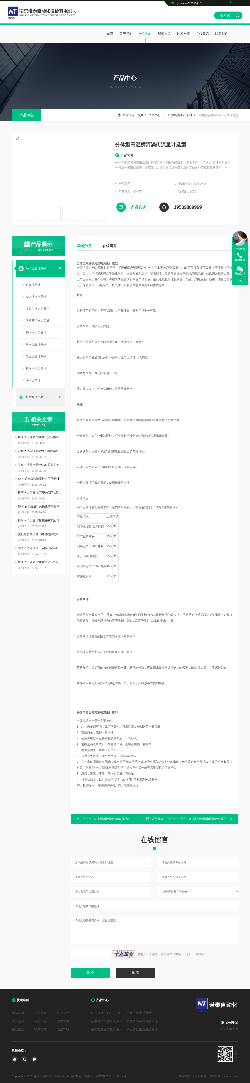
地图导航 (63, 1029)
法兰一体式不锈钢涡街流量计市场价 (203, 818)
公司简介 (40, 1013)
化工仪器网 (199, 1076)
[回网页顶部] (240, 281)
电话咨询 (239, 260)
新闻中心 (40, 1021)
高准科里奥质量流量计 (106, 1021)
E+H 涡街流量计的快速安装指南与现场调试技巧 (40, 506)
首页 (110, 34)
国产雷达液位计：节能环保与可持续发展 (40, 548)
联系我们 (221, 34)
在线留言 (202, 34)
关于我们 (126, 34)
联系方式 (40, 1029)
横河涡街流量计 (36, 368)
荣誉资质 (18, 1021)
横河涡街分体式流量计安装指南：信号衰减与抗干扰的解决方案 (40, 437)
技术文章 (183, 34)
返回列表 (157, 818)
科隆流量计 (33, 284)
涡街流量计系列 (181, 115)
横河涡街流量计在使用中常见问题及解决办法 (40, 520)
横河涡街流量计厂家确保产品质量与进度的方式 (40, 492)
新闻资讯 (164, 34)
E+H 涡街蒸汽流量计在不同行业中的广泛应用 (40, 478)
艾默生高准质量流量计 (142, 1021)
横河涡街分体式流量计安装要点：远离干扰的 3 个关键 (40, 562)
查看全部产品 (34, 397)
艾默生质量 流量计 (139, 1013)
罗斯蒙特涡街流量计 (39, 320)
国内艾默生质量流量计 (106, 1029)
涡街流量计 (33, 380)
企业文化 (63, 1013)
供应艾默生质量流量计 (142, 1029)
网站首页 (18, 1013)
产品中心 (145, 34)
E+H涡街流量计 (36, 332)
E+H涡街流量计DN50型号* (111, 818)
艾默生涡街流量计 (37, 308)
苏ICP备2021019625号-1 (111, 1076)
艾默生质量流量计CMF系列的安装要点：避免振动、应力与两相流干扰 (40, 464)
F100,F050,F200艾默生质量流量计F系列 (107, 1013)
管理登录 (214, 1076)
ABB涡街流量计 (36, 296)
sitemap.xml (230, 1076)
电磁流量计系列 (36, 356)
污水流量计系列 (36, 344)
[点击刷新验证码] (123, 954)
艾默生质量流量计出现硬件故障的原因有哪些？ (40, 534)
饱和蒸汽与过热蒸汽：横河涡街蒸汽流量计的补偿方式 (40, 451)
